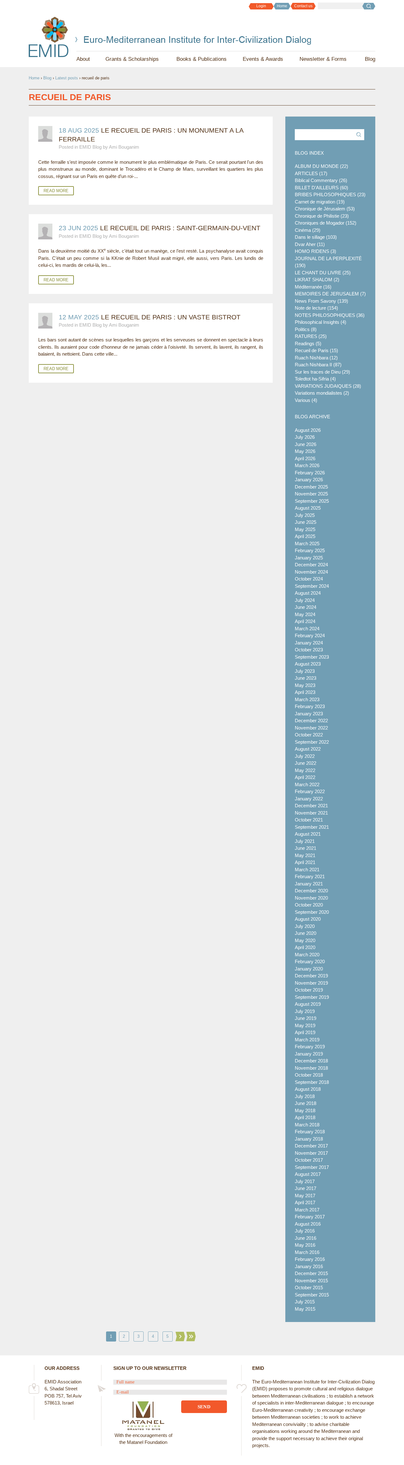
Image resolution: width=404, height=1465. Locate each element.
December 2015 (311, 1273)
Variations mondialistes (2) (322, 393)
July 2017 (305, 1181)
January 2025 (309, 557)
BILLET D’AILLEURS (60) (321, 187)
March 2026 (307, 465)
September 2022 (312, 742)
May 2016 (305, 1245)
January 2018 (309, 1139)
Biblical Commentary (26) (321, 180)
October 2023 (309, 649)
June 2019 (305, 1018)
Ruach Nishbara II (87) (318, 364)
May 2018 (305, 1110)
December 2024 (311, 564)
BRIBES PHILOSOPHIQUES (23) (330, 194)
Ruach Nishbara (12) (316, 357)
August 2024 (308, 593)
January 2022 (309, 798)
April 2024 (305, 621)
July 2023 (305, 671)
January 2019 (309, 1053)
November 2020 (311, 898)
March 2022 (307, 784)
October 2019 (309, 990)
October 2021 (309, 819)
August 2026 (308, 430)
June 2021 (305, 848)
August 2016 (308, 1224)
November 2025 (311, 493)
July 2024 (305, 600)
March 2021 (307, 869)
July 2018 (305, 1096)
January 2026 (309, 479)
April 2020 (305, 947)
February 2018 (310, 1131)
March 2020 (307, 954)
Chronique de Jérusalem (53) (325, 208)
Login (261, 6)
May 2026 (305, 451)
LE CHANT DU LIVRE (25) (323, 272)
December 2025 (311, 486)
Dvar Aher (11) (310, 244)
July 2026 (305, 437)
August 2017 (308, 1174)
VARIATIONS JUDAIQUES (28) (328, 386)
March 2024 (307, 628)
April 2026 (305, 458)
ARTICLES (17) (311, 173)
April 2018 (305, 1117)
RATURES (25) (311, 336)
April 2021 (305, 862)
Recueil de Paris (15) (316, 350)
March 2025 (307, 543)
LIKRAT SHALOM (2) (317, 279)
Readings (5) (308, 343)
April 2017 (305, 1202)
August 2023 (308, 664)
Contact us (303, 6)
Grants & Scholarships (132, 59)
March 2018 (307, 1124)
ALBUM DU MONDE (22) (321, 166)
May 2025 (305, 529)
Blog (370, 59)
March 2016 (307, 1252)
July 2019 (305, 1011)
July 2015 (305, 1301)
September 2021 (312, 827)
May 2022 (305, 770)
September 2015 (312, 1294)
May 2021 (305, 855)
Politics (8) (306, 329)
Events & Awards (263, 59)
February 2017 (310, 1216)
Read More (56, 190)
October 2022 (309, 734)
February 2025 (310, 550)
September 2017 (312, 1167)
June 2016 (305, 1238)
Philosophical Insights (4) (320, 322)
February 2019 (310, 1046)
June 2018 (305, 1103)
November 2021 (311, 812)
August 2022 (308, 749)
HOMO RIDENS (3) (315, 251)
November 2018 (311, 1068)
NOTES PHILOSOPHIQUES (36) (330, 315)
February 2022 (310, 791)
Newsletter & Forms (323, 59)
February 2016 (310, 1259)
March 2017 (307, 1209)
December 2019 (311, 975)
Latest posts (66, 78)
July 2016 (305, 1230)
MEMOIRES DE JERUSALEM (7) (330, 293)
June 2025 (305, 522)
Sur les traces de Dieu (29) (322, 372)
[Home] (49, 37)
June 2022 (305, 763)
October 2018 (309, 1075)
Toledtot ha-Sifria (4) (315, 378)
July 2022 (305, 756)
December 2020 (311, 890)
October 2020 (309, 904)
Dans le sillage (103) (316, 237)
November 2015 (311, 1280)
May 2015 (305, 1309)
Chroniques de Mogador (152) (325, 223)
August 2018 (308, 1089)
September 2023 (312, 657)
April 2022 (305, 777)
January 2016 (309, 1266)
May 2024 (305, 614)
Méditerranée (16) (313, 286)
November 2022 (311, 727)
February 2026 (310, 472)
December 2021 (311, 805)
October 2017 (309, 1160)
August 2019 (308, 1004)
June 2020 (305, 933)
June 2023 (305, 678)
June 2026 (305, 444)
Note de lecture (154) (316, 308)
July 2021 (305, 841)
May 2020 (305, 940)
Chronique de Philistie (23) (322, 216)
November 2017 (311, 1153)
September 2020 (312, 912)
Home (282, 6)
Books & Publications (201, 59)
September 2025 (312, 501)
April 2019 (305, 1032)
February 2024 (310, 635)
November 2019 (311, 983)
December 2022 (311, 720)
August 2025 (308, 508)
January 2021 (309, 883)
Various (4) (306, 400)
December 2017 (311, 1145)
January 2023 (309, 713)
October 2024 (309, 578)
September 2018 (312, 1082)
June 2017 (305, 1188)
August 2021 (308, 834)
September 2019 (312, 997)
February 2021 (310, 876)
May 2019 (305, 1025)
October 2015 (309, 1287)
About (83, 59)
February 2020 (310, 961)
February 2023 (310, 706)
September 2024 (312, 586)
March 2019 (307, 1039)
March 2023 (307, 699)
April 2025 (305, 536)
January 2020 (309, 968)
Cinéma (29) (307, 230)
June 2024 (305, 607)
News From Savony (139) (321, 301)
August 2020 (308, 919)
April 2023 (305, 692)
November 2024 (311, 572)
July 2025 (305, 515)
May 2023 (305, 685)
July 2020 (305, 926)
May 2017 (305, 1195)
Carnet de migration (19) (320, 201)
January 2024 (309, 642)
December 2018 (311, 1060)
